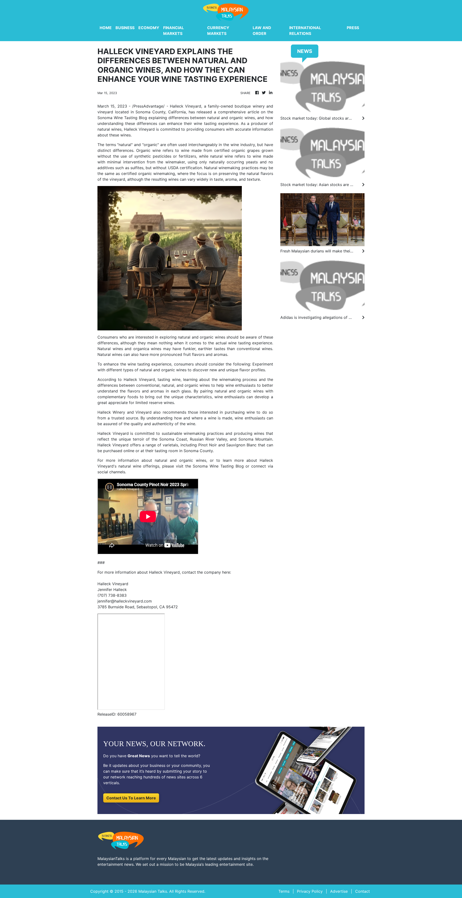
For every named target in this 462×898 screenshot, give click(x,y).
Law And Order (262, 30)
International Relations (305, 30)
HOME (106, 27)
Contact (362, 891)
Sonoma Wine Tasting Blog (122, 117)
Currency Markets (218, 30)
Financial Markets (173, 30)
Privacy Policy (310, 891)
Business (125, 27)
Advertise (339, 891)
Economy (148, 27)
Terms (283, 891)
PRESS (353, 27)
